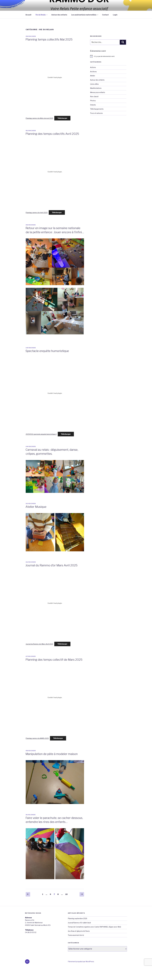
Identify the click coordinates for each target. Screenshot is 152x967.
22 (67, 894)
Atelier (92, 76)
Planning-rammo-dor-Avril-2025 (37, 212)
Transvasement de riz (76, 935)
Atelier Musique (35, 506)
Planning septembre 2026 (77, 918)
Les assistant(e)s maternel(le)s (83, 15)
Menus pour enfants (97, 92)
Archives (93, 72)
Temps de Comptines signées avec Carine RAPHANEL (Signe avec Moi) (94, 927)
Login (115, 15)
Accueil (28, 15)
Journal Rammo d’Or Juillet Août (79, 923)
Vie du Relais (40, 15)
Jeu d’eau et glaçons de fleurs (79, 931)
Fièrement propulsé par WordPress (81, 961)
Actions (93, 67)
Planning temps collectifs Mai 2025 (48, 39)
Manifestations (95, 88)
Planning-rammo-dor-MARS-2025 (37, 738)
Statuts (93, 105)
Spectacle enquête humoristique (47, 351)
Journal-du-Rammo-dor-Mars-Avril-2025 (39, 644)
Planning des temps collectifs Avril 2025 (52, 133)
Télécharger (62, 118)
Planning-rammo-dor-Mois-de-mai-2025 (39, 118)
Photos (93, 101)
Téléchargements (96, 109)
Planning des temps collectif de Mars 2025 (53, 659)
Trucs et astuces (96, 113)
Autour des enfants (59, 15)
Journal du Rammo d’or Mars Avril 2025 (51, 565)
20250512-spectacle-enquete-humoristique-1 (41, 434)
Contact (105, 15)
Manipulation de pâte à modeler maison (51, 754)
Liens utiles (94, 84)
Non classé (94, 96)
